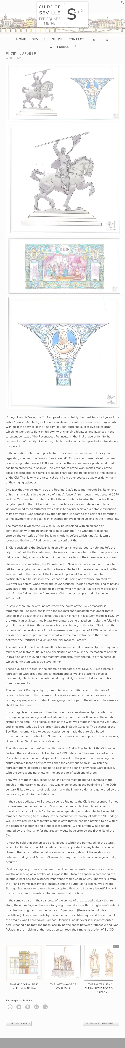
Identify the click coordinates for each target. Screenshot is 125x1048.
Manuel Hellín (14, 58)
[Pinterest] (28, 1007)
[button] (122, 3)
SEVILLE (39, 39)
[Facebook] (10, 1007)
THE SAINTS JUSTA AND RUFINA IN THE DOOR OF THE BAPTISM (102, 988)
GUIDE (57, 39)
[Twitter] (19, 1007)
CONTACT (76, 39)
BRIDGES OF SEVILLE (18, 1023)
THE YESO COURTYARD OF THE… (101, 1023)
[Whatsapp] (36, 1007)
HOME (21, 39)
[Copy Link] (45, 1007)
